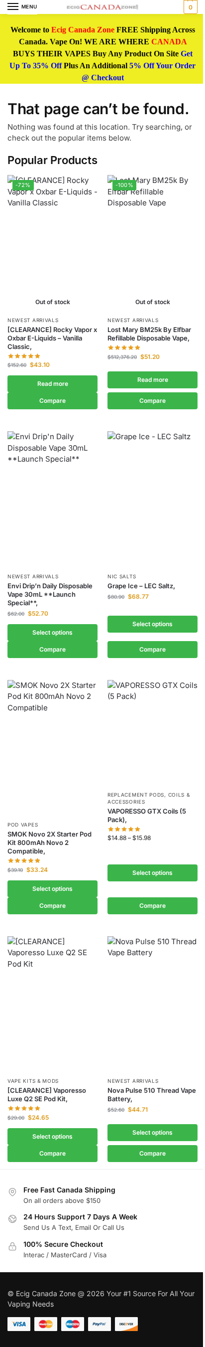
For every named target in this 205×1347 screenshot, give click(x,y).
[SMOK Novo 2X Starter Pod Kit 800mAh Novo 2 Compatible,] (52, 748)
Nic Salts (121, 576)
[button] (189, 7)
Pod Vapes (22, 825)
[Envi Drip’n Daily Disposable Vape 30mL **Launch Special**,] (52, 499)
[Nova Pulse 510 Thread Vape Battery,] (152, 1004)
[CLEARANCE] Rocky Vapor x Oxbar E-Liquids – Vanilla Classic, (52, 338)
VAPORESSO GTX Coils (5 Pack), (146, 815)
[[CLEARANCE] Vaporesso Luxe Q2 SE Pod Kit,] (52, 1004)
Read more (52, 383)
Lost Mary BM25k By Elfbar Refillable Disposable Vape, (149, 334)
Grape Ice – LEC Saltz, (141, 586)
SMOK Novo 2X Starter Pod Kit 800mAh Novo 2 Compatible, (49, 842)
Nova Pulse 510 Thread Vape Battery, (151, 1094)
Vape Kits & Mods (33, 1081)
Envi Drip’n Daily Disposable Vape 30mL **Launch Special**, (50, 594)
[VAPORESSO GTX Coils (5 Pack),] (152, 732)
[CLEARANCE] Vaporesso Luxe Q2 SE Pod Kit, (46, 1094)
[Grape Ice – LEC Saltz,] (152, 499)
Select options (52, 632)
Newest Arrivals (33, 320)
